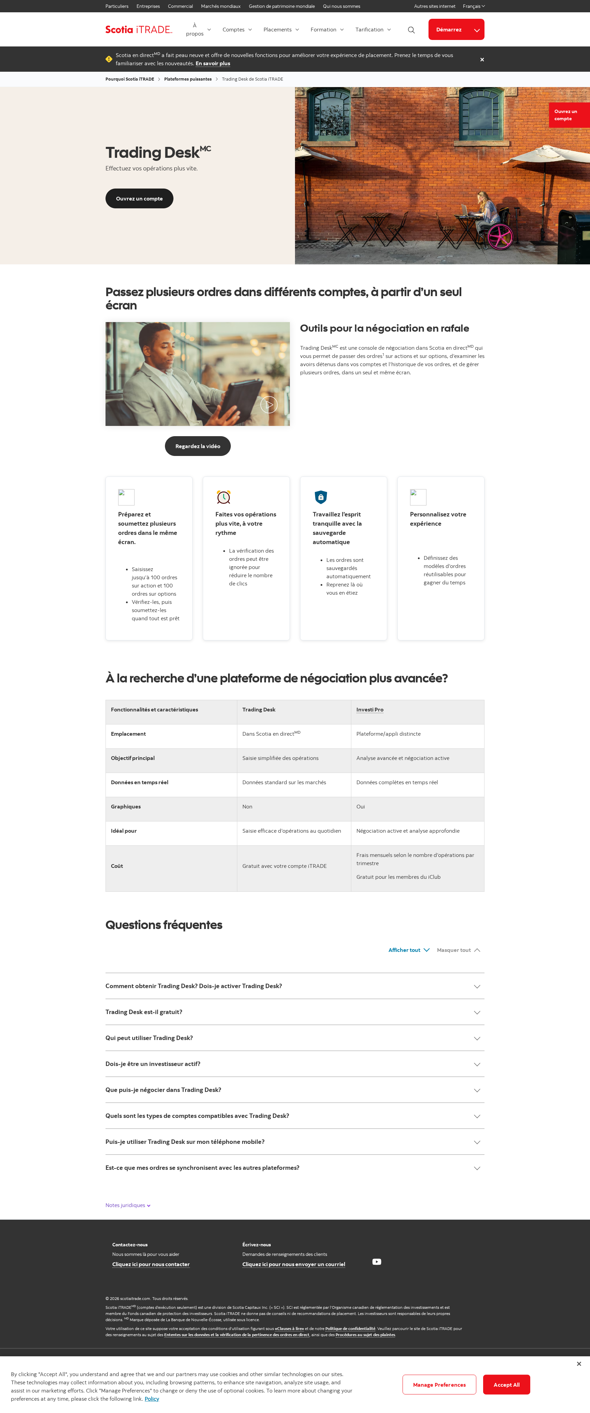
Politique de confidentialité (350, 1328)
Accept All (507, 1384)
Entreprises (148, 6)
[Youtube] (376, 1262)
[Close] (579, 1363)
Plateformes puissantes (188, 79)
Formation (323, 29)
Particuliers (117, 6)
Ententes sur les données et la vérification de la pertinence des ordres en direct (236, 1334)
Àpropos (194, 29)
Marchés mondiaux (221, 6)
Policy (152, 1398)
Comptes (233, 29)
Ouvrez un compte (565, 115)
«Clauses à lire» (289, 1328)
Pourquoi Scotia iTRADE (130, 79)
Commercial (180, 6)
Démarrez (449, 29)
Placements (278, 29)
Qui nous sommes (341, 6)
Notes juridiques (126, 1205)
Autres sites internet (434, 6)
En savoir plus (213, 63)
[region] (295, 1384)
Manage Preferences (439, 1384)
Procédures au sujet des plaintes (365, 1334)
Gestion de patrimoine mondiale (282, 6)
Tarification (369, 29)
